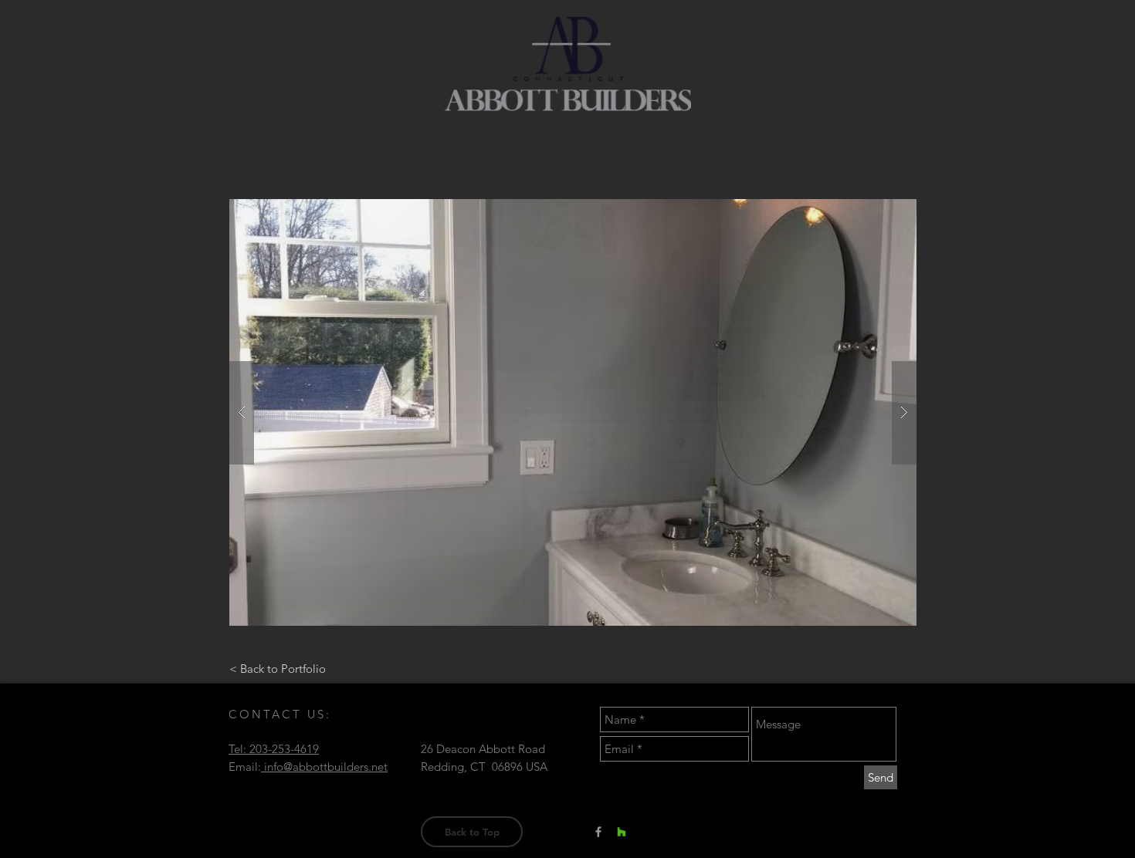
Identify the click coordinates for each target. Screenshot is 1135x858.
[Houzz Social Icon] (621, 832)
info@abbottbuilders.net (324, 766)
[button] (572, 412)
